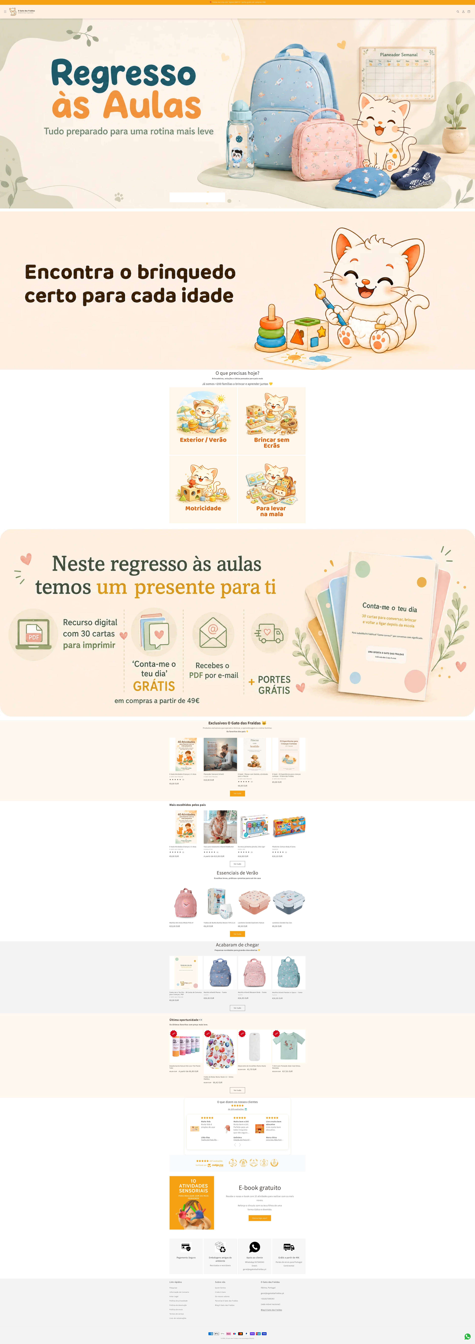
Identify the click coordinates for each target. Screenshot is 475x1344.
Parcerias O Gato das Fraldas (226, 1301)
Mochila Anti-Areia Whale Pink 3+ (181, 923)
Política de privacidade (178, 1301)
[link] (237, 113)
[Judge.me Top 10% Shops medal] (274, 1163)
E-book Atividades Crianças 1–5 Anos (182, 774)
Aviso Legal (173, 1296)
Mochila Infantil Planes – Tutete (215, 992)
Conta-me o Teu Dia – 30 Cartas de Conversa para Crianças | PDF (185, 993)
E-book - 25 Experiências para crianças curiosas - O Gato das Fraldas (286, 775)
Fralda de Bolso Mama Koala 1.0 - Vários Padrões (218, 1078)
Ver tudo (237, 793)
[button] (5, 11)
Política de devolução (178, 1305)
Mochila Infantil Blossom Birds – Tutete (252, 992)
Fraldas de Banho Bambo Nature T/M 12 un (219, 923)
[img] (237, 1105)
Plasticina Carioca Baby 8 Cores (283, 847)
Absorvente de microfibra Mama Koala (252, 1066)
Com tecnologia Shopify (246, 1338)
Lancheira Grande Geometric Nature (251, 923)
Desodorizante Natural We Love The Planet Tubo (184, 1067)
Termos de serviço (176, 1314)
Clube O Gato (220, 1292)
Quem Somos (220, 1288)
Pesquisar (173, 1288)
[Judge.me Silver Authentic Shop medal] (254, 1163)
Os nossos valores (222, 1296)
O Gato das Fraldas (232, 1338)
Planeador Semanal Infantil (214, 774)
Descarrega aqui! (259, 1218)
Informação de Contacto (179, 1292)
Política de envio (176, 1309)
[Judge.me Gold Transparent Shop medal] (233, 1163)
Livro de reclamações (177, 1318)
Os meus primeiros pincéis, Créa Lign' (251, 847)
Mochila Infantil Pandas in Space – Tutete (287, 992)
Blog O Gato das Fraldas (224, 1305)
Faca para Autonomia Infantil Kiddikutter (219, 847)
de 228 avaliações (236, 1109)
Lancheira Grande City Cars (282, 923)
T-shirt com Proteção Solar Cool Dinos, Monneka (286, 1067)
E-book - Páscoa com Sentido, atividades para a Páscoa (253, 775)
